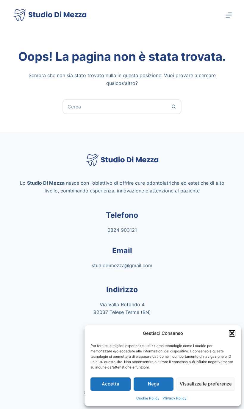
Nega (153, 384)
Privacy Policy (174, 398)
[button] (232, 333)
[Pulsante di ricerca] (173, 106)
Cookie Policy (147, 398)
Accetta (110, 384)
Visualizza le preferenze (206, 384)
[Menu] (229, 15)
